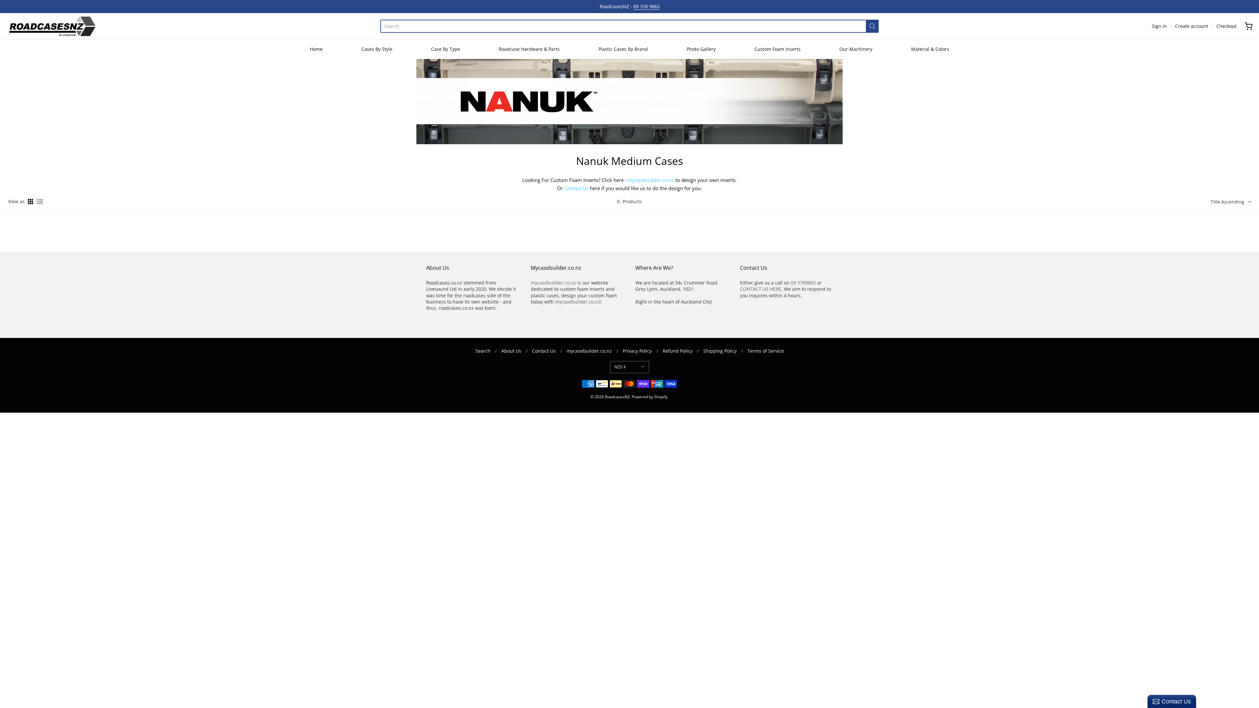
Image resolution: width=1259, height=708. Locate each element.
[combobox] (623, 26)
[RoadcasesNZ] (52, 26)
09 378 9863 (646, 6)
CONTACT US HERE (760, 289)
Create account (1191, 26)
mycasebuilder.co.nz (651, 180)
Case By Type (445, 49)
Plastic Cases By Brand (623, 49)
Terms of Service (766, 351)
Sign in (1159, 26)
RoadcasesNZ (617, 397)
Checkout (1226, 26)
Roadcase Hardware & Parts (529, 49)
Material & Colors (930, 49)
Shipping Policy (720, 351)
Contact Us (576, 188)
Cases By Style (376, 49)
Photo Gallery (701, 49)
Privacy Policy (637, 351)
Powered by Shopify (650, 397)
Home (316, 49)
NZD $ (620, 367)
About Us (511, 351)
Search (482, 351)
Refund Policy (677, 351)
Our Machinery (855, 49)
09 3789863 (803, 283)
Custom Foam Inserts (777, 49)
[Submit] (872, 26)
